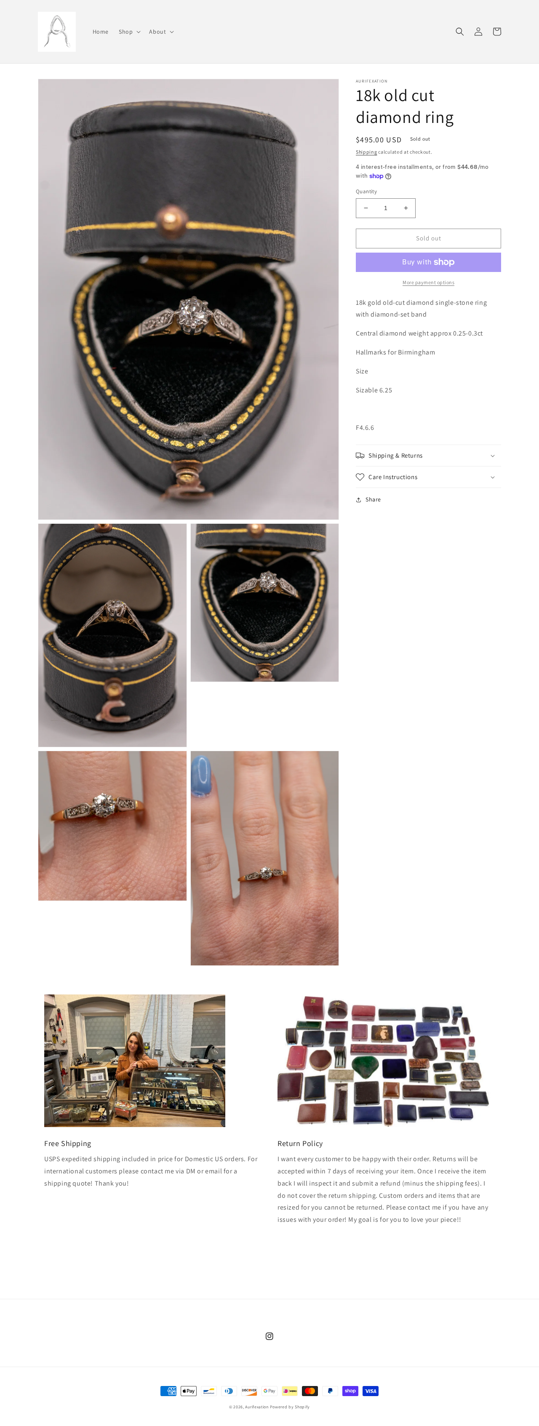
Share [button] (373, 499)
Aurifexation (256, 1407)
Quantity (366, 191)
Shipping (366, 152)
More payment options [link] (428, 282)
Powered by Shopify (290, 1407)
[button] (129, 31)
